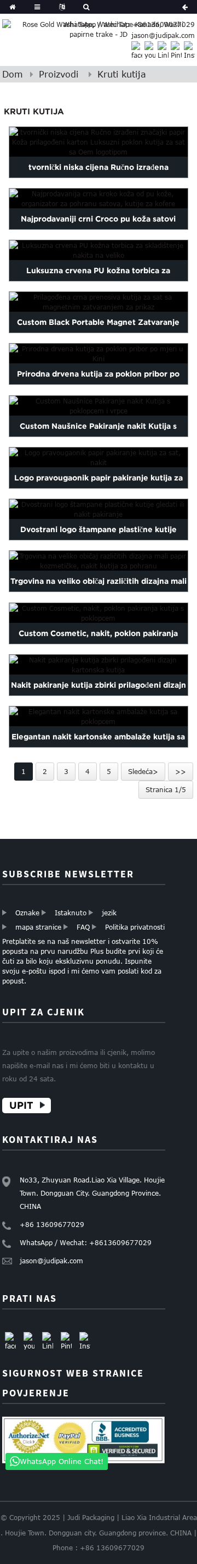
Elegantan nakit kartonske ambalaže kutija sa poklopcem (98, 747)
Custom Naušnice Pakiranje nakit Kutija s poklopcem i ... (98, 436)
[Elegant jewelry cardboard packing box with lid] (98, 716)
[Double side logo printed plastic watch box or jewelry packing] (98, 509)
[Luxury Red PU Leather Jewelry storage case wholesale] (98, 250)
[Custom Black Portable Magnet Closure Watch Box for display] (98, 302)
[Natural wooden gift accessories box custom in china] (98, 354)
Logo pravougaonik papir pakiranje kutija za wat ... (98, 488)
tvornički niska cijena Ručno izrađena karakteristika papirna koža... (98, 177)
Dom (12, 74)
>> (180, 771)
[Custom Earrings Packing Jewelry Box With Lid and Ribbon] (98, 406)
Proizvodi (58, 74)
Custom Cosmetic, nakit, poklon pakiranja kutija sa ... (98, 644)
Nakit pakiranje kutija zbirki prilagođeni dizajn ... (98, 695)
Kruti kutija (121, 74)
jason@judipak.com (163, 35)
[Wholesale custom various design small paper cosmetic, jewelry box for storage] (98, 561)
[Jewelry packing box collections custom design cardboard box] (98, 665)
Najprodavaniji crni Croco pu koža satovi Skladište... (98, 229)
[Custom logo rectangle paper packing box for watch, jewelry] (98, 457)
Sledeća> (143, 771)
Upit (21, 1105)
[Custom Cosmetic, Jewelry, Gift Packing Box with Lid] (98, 613)
